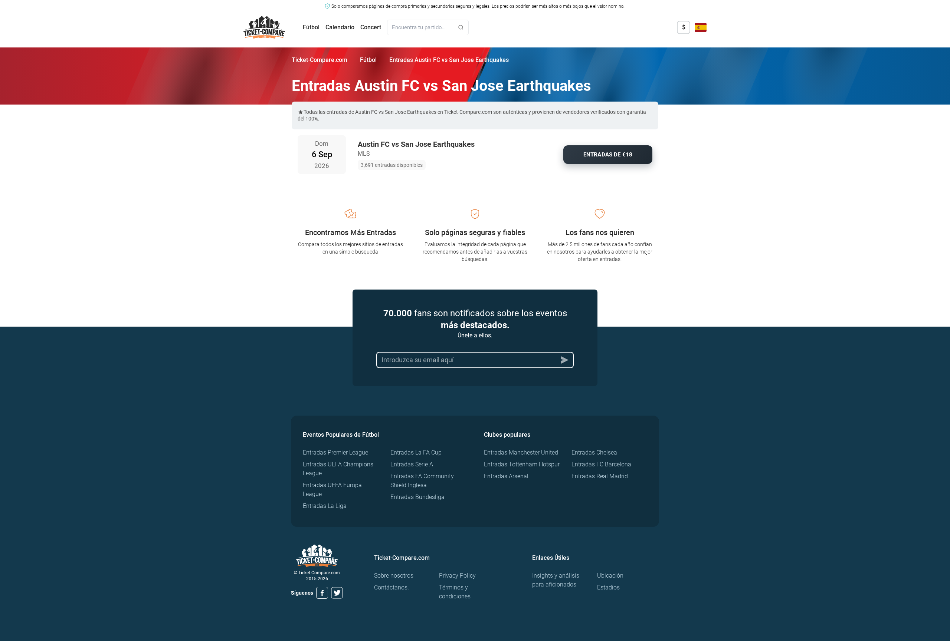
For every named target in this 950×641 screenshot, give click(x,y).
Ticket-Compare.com (319, 59)
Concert (370, 27)
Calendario (339, 27)
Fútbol (311, 27)
